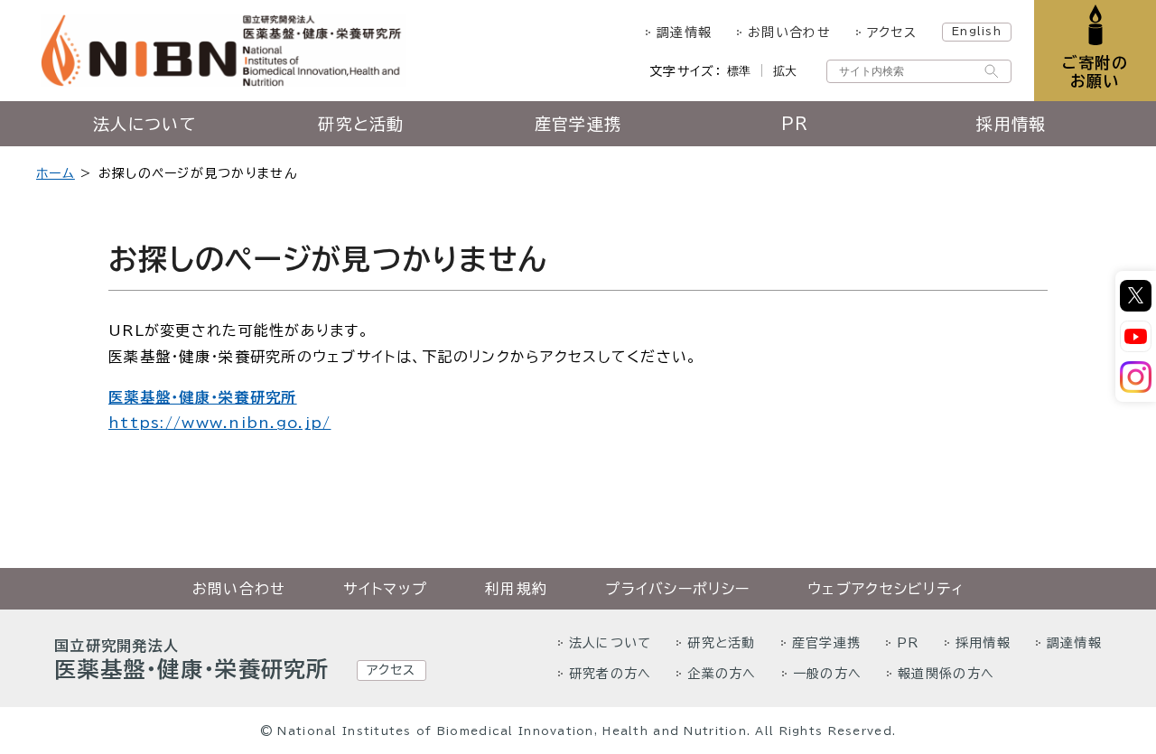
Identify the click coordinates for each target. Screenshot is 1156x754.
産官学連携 (578, 124)
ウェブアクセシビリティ (885, 589)
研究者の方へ (610, 673)
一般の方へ (827, 673)
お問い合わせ (789, 32)
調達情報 (684, 32)
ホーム (55, 173)
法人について (144, 124)
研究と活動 (361, 124)
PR (795, 124)
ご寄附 (1095, 71)
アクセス (892, 32)
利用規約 (516, 589)
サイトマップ (385, 589)
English (977, 30)
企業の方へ (721, 673)
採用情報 (1011, 124)
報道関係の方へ (946, 673)
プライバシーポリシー (677, 589)
